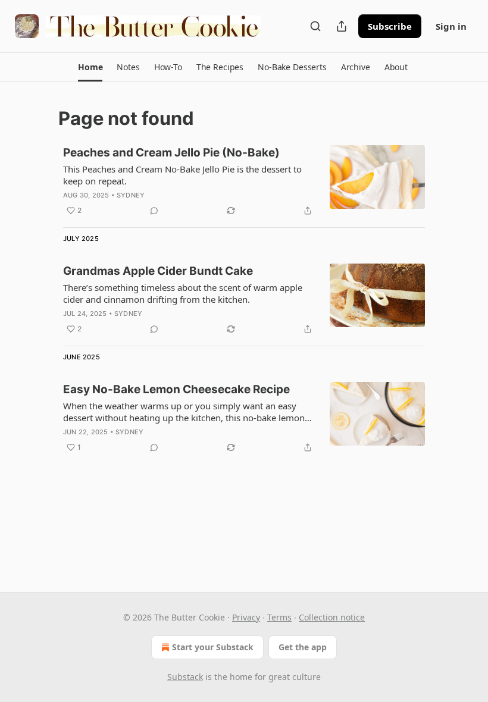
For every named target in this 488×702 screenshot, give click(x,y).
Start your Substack (213, 647)
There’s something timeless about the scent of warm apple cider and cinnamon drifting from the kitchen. (182, 293)
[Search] (315, 26)
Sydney (131, 195)
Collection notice (332, 617)
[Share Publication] (342, 26)
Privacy (246, 617)
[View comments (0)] (154, 210)
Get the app (303, 647)
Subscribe (390, 26)
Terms (279, 617)
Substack (185, 676)
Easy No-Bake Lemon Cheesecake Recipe (176, 389)
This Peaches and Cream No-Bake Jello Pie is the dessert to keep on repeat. (182, 175)
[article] (244, 181)
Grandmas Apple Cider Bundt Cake (158, 271)
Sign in (451, 26)
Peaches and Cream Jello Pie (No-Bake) (171, 152)
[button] (90, 67)
